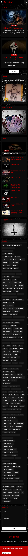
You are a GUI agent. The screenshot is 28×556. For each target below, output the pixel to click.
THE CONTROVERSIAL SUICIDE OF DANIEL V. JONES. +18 (17, 212)
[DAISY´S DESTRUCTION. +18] (6, 172)
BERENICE (15, 265)
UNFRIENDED (20, 483)
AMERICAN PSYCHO (7, 256)
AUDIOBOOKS (13, 259)
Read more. (17, 549)
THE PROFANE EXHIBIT (8, 458)
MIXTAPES (15, 363)
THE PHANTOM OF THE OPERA (10, 452)
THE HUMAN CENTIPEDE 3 (9, 432)
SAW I (4, 391)
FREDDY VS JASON (13, 314)
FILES (13, 302)
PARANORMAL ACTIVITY (8, 371)
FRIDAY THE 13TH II (18, 320)
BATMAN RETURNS (14, 262)
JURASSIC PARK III (7, 354)
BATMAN (5, 262)
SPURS (11, 412)
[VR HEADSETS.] (6, 199)
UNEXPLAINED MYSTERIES (9, 483)
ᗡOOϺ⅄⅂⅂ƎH (6, 501)
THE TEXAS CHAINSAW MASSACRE (10, 472)
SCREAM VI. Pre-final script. (14, 28)
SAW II (10, 391)
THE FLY (5, 429)
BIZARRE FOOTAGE (7, 268)
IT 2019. (20, 345)
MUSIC (21, 363)
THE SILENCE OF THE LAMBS (9, 463)
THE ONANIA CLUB (7, 446)
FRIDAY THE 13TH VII (8, 322)
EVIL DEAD (5, 297)
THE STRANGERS (7, 466)
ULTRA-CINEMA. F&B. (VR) (17, 204)
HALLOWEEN (13, 325)
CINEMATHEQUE (7, 282)
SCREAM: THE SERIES (15, 403)
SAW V (4, 394)
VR (22, 492)
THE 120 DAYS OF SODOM (17, 414)
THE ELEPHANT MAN (18, 423)
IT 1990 (8, 345)
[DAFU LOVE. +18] (6, 179)
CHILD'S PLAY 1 (15, 276)
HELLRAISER (20, 340)
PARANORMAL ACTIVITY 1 (9, 374)
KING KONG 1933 (15, 357)
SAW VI (10, 394)
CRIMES (14, 285)
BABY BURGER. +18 (11, 153)
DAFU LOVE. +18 (15, 177)
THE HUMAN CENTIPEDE (14, 429)
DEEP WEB (21, 285)
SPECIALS (5, 412)
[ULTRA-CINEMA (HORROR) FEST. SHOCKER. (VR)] (6, 186)
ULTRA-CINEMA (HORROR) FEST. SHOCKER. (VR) (15, 186)
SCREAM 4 (14, 400)
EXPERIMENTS (6, 302)
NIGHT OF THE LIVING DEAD (14, 366)
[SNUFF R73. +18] (6, 166)
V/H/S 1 (10, 492)
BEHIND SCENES (6, 265)
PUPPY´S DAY (6, 380)
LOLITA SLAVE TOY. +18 (17, 191)
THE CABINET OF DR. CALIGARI (10, 420)
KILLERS (15, 354)
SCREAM (14, 397)
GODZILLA (5, 325)
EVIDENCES (20, 294)
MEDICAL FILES (6, 363)
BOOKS (16, 268)
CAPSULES (19, 274)
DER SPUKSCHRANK (7, 288)
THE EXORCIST (18, 426)
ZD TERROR (5, 498)
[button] (2, 2)
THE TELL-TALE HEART (8, 469)
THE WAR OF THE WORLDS (9, 475)
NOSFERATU (6, 368)
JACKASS (5, 348)
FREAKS (5, 314)
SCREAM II (21, 400)
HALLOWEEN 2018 (18, 331)
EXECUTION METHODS (18, 299)
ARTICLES (5, 259)
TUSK (21, 481)
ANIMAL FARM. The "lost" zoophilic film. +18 (18, 158)
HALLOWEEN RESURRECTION (9, 337)
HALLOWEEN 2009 (7, 331)
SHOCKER (22, 406)
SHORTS (19, 409)
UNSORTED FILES (7, 489)
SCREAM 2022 (6, 400)
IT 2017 (14, 345)
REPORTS (14, 380)
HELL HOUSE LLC (7, 340)
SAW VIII (16, 394)
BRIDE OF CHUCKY (7, 271)
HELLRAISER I (6, 343)
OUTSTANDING (14, 368)
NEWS (4, 366)
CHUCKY (14, 279)
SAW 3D (18, 389)
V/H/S (4, 492)
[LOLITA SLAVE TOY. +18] (6, 192)
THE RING (18, 458)
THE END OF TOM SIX (8, 426)
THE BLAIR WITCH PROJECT (9, 417)
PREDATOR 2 (6, 377)
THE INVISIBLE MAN (7, 437)
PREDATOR (20, 374)
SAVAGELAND (6, 389)
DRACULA (16, 291)
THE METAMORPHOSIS (8, 443)
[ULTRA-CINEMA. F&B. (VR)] (6, 205)
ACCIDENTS (6, 248)
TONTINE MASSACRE (8, 478)
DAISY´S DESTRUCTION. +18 (18, 171)
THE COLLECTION (7, 423)
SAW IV (21, 391)
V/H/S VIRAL (16, 492)
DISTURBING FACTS (18, 288)
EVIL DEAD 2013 (6, 299)
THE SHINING (6, 460)
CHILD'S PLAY (6, 276)
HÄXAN (20, 337)
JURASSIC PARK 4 (16, 351)
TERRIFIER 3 (6, 414)
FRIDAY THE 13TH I (7, 320)
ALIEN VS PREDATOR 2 (8, 253)
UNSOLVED (19, 486)
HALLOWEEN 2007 (18, 328)
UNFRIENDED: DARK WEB (8, 486)
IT (3, 345)
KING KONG (6, 357)
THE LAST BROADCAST (8, 440)
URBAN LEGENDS (17, 489)
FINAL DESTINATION (8, 305)
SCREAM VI (5, 403)
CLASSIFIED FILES (17, 282)
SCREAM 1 (20, 397)
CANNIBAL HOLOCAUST (8, 274)
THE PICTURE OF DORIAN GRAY (10, 455)
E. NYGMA (5, 294)
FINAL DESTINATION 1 (8, 308)
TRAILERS (17, 478)
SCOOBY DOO (6, 397)
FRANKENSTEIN (16, 311)
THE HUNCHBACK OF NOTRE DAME (11, 435)
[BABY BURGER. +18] (14, 149)
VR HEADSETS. (15, 197)
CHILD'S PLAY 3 (6, 279)
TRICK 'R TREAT (13, 481)
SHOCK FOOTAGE (13, 406)
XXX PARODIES (15, 495)
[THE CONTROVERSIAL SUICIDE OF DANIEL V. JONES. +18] (6, 212)
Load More (14, 71)
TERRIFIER (17, 412)
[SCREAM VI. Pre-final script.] (14, 17)
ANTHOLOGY (17, 256)
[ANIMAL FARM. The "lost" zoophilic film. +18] (6, 159)
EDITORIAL (12, 294)
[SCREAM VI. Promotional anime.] (14, 47)
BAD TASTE (21, 259)
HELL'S (14, 340)
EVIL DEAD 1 (13, 297)
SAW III (16, 391)
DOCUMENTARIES (7, 291)
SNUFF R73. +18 (15, 164)
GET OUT (17, 322)
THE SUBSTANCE (16, 466)
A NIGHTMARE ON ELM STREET (14, 245)
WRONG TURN (6, 495)
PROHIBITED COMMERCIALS (17, 377)
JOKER (21, 348)
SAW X (22, 394)
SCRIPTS (5, 406)
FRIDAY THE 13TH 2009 (19, 317)
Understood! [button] (6, 553)
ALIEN (12, 248)
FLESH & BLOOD (19, 308)
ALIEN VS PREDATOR (7, 251)
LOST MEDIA (13, 360)
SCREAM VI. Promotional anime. (14, 58)
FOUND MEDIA (6, 311)
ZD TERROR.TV (14, 498)
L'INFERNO (5, 360)
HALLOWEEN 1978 (7, 328)
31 (4, 245)
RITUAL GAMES (6, 383)
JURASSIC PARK (6, 351)
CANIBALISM (17, 271)
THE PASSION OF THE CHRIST (9, 449)
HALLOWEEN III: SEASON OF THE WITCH (12, 334)
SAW (13, 389)
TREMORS (5, 481)
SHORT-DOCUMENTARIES (9, 409)
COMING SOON (6, 285)
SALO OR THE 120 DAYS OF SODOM (11, 386)
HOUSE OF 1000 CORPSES (17, 343)
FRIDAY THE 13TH (7, 317)
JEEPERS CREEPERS (14, 348)
